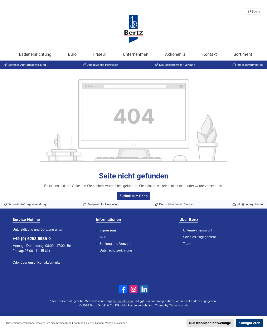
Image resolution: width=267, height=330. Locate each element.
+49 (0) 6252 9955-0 (32, 238)
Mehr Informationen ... (117, 323)
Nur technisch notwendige (210, 323)
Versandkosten (123, 301)
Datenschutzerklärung (115, 250)
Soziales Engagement (199, 237)
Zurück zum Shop (134, 196)
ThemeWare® (178, 305)
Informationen (108, 219)
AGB (103, 237)
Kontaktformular (48, 262)
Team (187, 243)
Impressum (107, 230)
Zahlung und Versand (115, 243)
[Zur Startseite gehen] (133, 29)
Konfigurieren (249, 323)
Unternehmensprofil (197, 230)
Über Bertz (188, 219)
